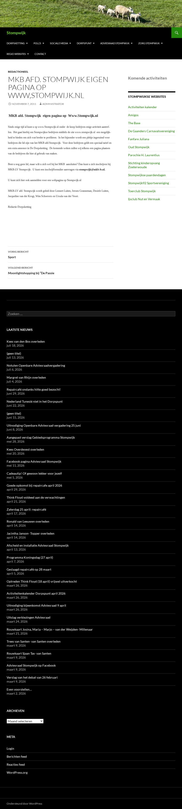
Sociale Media (59, 43)
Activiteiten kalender (142, 107)
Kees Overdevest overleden (25, 449)
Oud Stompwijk (138, 147)
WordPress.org (17, 772)
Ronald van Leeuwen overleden (28, 521)
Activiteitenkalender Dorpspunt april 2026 (36, 593)
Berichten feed (17, 756)
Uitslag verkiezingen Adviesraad (28, 617)
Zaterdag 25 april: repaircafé (26, 509)
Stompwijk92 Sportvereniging (148, 183)
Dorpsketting (16, 43)
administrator (53, 104)
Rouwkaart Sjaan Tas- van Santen (29, 653)
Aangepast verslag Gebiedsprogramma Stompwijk (41, 437)
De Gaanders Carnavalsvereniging (151, 131)
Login (10, 748)
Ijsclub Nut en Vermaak (144, 199)
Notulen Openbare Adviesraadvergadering (36, 365)
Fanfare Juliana (138, 139)
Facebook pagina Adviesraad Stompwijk (34, 461)
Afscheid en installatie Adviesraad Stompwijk (38, 545)
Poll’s (37, 43)
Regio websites (16, 53)
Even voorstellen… (19, 689)
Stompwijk (16, 32)
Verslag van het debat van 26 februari (32, 677)
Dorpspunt (84, 43)
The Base (134, 123)
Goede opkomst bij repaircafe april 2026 (34, 485)
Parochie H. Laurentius (144, 155)
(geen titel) (14, 353)
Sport (18, 254)
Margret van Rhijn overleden (26, 377)
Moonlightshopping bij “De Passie (31, 270)
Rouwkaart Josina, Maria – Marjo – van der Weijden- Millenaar (50, 629)
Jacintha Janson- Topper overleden (30, 533)
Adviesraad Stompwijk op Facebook (31, 665)
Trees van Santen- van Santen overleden (34, 641)
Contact (40, 53)
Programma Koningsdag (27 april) (30, 557)
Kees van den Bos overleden (26, 341)
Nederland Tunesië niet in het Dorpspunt (35, 401)
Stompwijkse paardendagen (147, 175)
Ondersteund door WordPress (24, 803)
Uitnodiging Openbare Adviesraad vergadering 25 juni (44, 425)
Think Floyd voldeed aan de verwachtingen (36, 497)
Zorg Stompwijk (149, 43)
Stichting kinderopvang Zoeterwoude (144, 165)
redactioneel (18, 71)
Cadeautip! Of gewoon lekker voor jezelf (34, 473)
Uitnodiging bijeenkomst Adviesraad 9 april (36, 605)
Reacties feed (16, 764)
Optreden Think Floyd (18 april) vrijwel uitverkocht (42, 581)
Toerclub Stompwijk (142, 191)
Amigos (133, 115)
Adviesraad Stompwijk (114, 43)
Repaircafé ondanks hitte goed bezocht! (34, 389)
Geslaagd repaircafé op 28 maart (29, 569)
